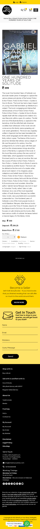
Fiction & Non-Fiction (25, 18)
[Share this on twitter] (14, 484)
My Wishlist (6, 433)
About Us (6, 395)
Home (6, 18)
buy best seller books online (17, 494)
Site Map (6, 446)
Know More (19, 302)
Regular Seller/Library (10, 390)
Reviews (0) (20, 258)
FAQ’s (5, 413)
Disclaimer (7, 439)
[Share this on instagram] (9, 484)
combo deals (31, 498)
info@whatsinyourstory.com (14, 463)
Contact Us (6, 417)
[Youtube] (22, 484)
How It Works (7, 383)
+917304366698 (10, 467)
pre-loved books (25, 492)
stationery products (22, 500)
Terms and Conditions (28, 520)
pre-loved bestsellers (9, 504)
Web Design (12, 521)
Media (5, 403)
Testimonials (7, 400)
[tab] (20, 258)
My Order (6, 430)
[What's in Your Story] (7, 10)
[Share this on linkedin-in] (17, 484)
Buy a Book (13, 18)
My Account (7, 427)
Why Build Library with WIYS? (12, 386)
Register (24, 2)
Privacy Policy (15, 520)
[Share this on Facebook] (4, 484)
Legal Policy (7, 443)
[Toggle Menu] (35, 10)
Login (17, 2)
